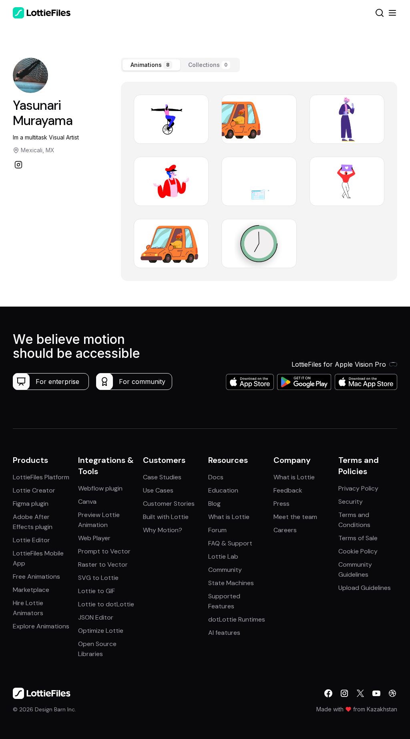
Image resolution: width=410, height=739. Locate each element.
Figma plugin (30, 503)
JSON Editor (95, 617)
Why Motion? (162, 530)
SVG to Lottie (98, 577)
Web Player (94, 538)
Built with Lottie (166, 517)
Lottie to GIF (96, 591)
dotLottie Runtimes (236, 619)
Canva (87, 501)
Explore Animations (41, 626)
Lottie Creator (34, 490)
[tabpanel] (259, 181)
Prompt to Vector (104, 551)
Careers (285, 530)
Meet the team (295, 517)
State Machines (231, 583)
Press (281, 503)
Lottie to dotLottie (106, 604)
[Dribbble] (392, 693)
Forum (217, 530)
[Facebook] (328, 693)
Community (225, 569)
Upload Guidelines (364, 588)
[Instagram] (18, 165)
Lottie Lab (223, 556)
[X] (360, 693)
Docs (215, 477)
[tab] (151, 65)
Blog (214, 503)
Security (350, 501)
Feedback (287, 490)
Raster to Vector (103, 564)
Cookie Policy (358, 551)
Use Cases (158, 490)
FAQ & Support (230, 543)
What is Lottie (228, 517)
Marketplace (31, 590)
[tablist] (180, 65)
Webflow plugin (100, 488)
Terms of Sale (358, 538)
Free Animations (36, 576)
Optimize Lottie (100, 630)
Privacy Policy (358, 488)
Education (223, 490)
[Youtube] (376, 693)
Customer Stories (169, 503)
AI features (224, 632)
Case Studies (162, 477)
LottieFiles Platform (41, 477)
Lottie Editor (31, 540)
